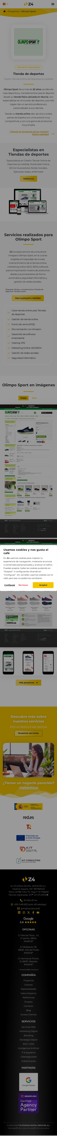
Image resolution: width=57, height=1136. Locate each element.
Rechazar (23, 585)
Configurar (9, 585)
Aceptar (43, 585)
